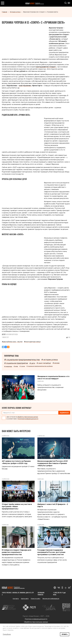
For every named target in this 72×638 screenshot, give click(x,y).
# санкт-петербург (44, 363)
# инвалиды (8, 366)
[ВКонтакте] (5, 347)
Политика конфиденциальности (36, 619)
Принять (65, 634)
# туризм (22, 366)
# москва (56, 363)
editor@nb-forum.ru (41, 593)
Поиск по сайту (35, 598)
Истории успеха (15, 12)
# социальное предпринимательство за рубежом (40, 366)
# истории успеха (49, 359)
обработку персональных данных (27, 417)
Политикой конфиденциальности (28, 419)
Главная (4, 12)
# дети (32, 363)
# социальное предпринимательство (22, 359)
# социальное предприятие (16, 363)
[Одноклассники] (8, 347)
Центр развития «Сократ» (46, 67)
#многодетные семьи (32, 342)
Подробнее (7, 634)
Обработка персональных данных (36, 622)
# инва (16, 366)
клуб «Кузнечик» (25, 86)
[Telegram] (3, 347)
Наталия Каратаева (12, 334)
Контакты (16, 598)
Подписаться (64, 413)
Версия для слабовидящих (51, 598)
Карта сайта (24, 598)
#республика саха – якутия (12, 342)
